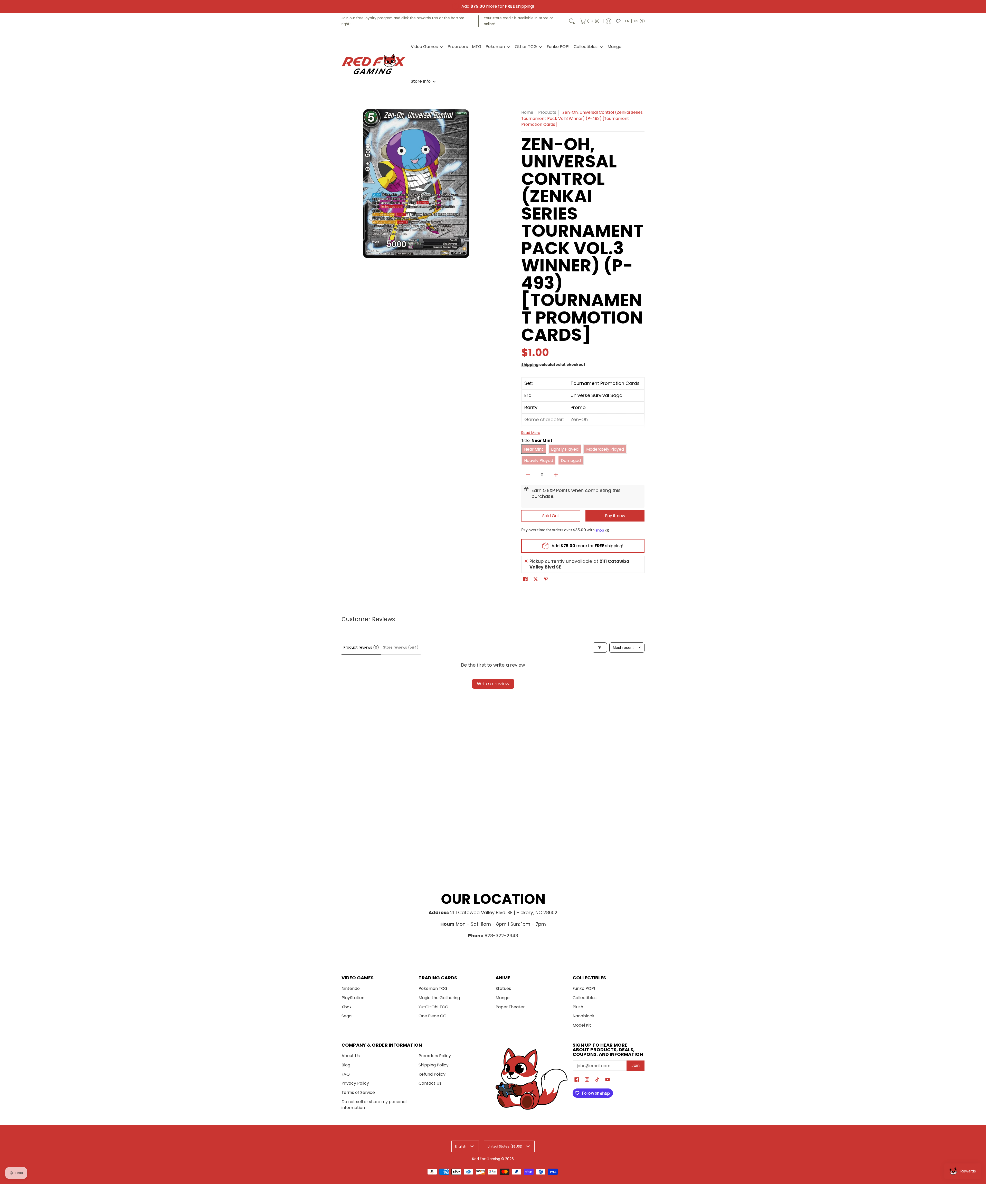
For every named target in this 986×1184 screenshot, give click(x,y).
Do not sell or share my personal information (374, 1105)
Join (635, 1065)
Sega (347, 1016)
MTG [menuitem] (476, 47)
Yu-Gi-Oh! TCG (433, 1007)
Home (527, 112)
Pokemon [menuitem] (495, 47)
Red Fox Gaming (486, 1159)
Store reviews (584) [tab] (401, 647)
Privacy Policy (355, 1083)
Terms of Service (358, 1092)
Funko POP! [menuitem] (558, 47)
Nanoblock (583, 1016)
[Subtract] (528, 474)
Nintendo (351, 988)
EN (627, 21)
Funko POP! (584, 988)
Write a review (493, 683)
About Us (351, 1056)
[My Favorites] (618, 21)
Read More (530, 432)
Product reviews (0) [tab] (361, 647)
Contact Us (430, 1083)
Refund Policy (432, 1074)
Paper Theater (510, 1007)
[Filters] (600, 647)
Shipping (529, 364)
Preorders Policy (435, 1056)
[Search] (571, 21)
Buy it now (615, 516)
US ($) (639, 21)
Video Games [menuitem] (424, 47)
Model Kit (582, 1025)
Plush (578, 1007)
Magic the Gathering (439, 998)
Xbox (347, 1007)
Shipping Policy (434, 1065)
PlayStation (353, 998)
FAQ (346, 1074)
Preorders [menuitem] (458, 47)
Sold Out (550, 516)
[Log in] (608, 21)
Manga (502, 998)
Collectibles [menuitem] (586, 47)
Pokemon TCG (433, 988)
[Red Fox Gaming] (374, 64)
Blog (346, 1065)
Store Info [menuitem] (421, 81)
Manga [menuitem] (614, 47)
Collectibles (584, 998)
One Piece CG (433, 1016)
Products (547, 112)
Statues (503, 988)
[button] (525, 579)
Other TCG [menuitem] (526, 47)
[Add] (556, 474)
